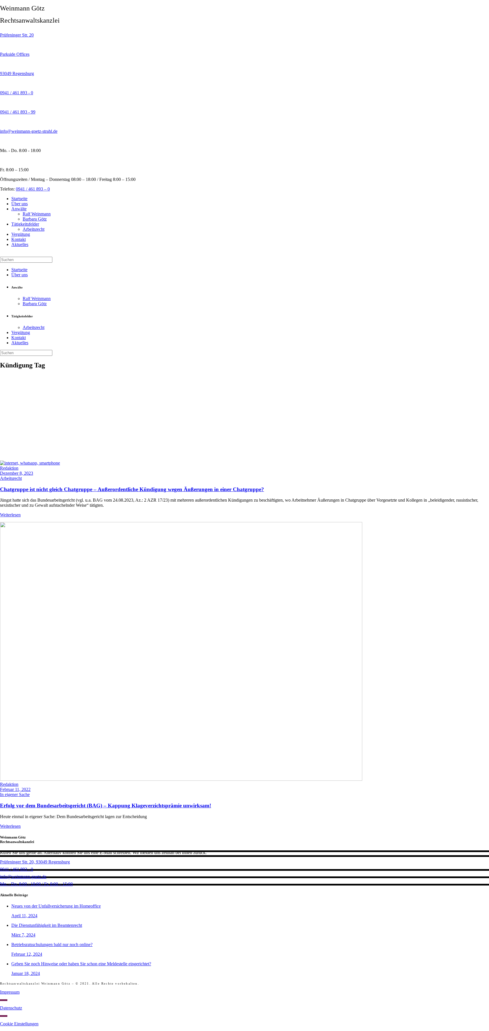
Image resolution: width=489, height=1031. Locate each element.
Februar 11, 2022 (15, 789)
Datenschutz (11, 1008)
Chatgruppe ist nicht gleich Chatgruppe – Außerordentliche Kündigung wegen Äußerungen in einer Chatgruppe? (132, 489)
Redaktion (9, 468)
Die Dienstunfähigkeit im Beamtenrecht (46, 925)
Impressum (10, 992)
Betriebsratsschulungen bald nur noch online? (52, 944)
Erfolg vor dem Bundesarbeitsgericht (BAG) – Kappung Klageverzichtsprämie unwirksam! (105, 805)
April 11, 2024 (24, 915)
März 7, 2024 (23, 934)
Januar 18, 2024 (25, 973)
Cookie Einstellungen (19, 1023)
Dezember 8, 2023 (16, 473)
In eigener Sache (15, 794)
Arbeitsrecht (11, 478)
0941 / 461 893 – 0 (33, 189)
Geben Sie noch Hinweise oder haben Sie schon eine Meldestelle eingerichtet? (81, 963)
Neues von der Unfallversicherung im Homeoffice (56, 906)
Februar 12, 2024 (26, 954)
